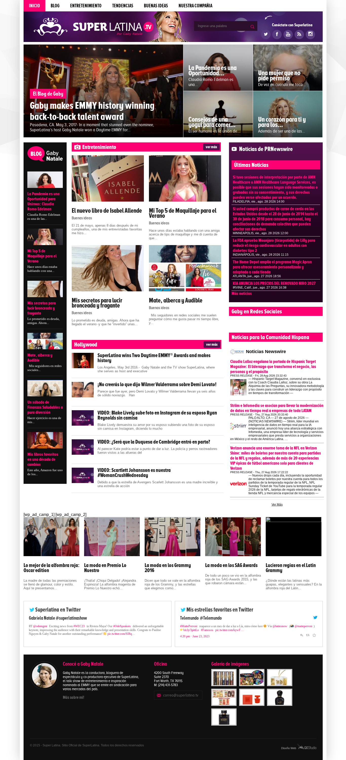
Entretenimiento (86, 5)
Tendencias (122, 5)
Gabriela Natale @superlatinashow (58, 618)
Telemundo (189, 618)
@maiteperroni (303, 626)
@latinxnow (280, 626)
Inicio (34, 5)
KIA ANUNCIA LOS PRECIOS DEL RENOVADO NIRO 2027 (274, 283)
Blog (55, 5)
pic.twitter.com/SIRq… (121, 634)
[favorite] (314, 634)
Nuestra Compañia (195, 5)
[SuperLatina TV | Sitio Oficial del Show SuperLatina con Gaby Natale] (93, 27)
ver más (211, 147)
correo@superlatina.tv (180, 695)
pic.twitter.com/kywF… (229, 630)
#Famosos (207, 630)
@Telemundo (211, 618)
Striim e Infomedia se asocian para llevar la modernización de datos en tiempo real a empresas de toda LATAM (276, 408)
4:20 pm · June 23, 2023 (194, 636)
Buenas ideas (156, 5)
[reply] (301, 634)
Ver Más (277, 504)
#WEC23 (79, 626)
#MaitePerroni (188, 626)
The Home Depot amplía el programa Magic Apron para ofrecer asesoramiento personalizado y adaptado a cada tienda (272, 266)
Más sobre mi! (73, 697)
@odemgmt (40, 626)
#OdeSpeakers (122, 626)
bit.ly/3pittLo (191, 630)
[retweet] (308, 634)
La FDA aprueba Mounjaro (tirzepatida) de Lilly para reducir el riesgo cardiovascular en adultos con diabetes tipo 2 (274, 245)
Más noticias (242, 293)
